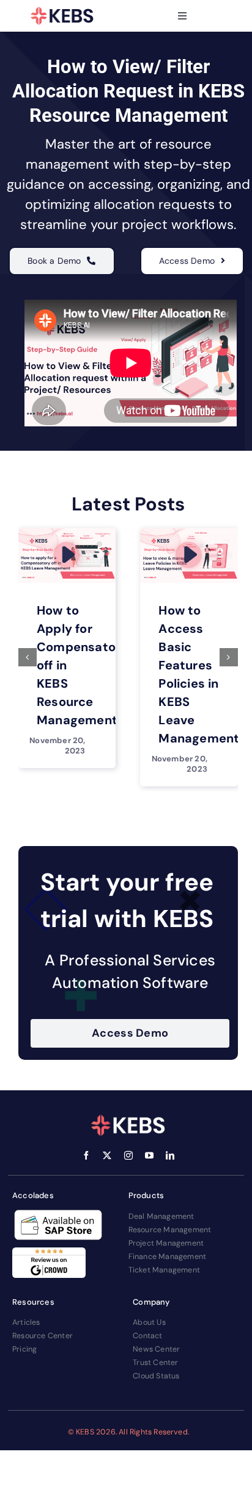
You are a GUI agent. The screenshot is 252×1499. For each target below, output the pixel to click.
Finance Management (167, 1256)
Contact (147, 1336)
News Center (156, 1349)
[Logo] (62, 16)
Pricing (24, 1349)
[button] (27, 657)
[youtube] (149, 1155)
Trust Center (155, 1362)
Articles (26, 1322)
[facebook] (86, 1155)
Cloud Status (156, 1376)
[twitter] (107, 1155)
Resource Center (42, 1336)
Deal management (161, 1216)
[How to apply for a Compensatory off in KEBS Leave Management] (67, 532)
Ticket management (164, 1270)
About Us (149, 1322)
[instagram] (128, 1155)
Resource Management (170, 1230)
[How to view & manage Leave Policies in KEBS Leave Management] (189, 532)
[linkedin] (170, 1155)
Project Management (166, 1243)
